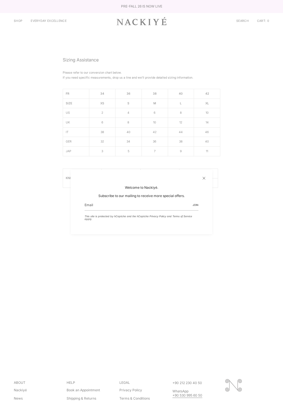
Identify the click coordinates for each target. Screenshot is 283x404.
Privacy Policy (158, 216)
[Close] (204, 178)
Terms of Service (182, 216)
